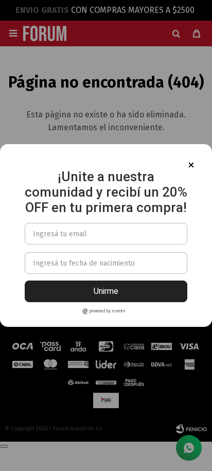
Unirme (106, 291)
